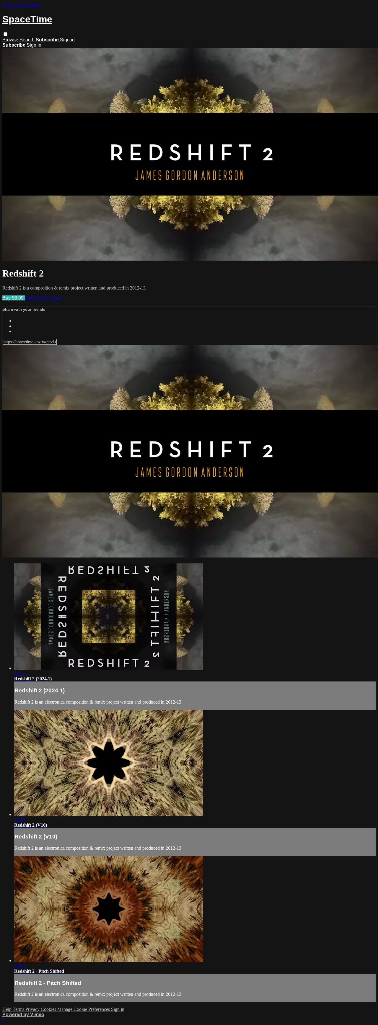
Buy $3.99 (13, 297)
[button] (5, 34)
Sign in (67, 39)
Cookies (49, 1009)
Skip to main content (21, 4)
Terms (19, 1009)
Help (7, 1009)
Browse (10, 39)
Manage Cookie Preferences (84, 1009)
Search (27, 39)
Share (56, 297)
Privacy (33, 1009)
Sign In (34, 45)
